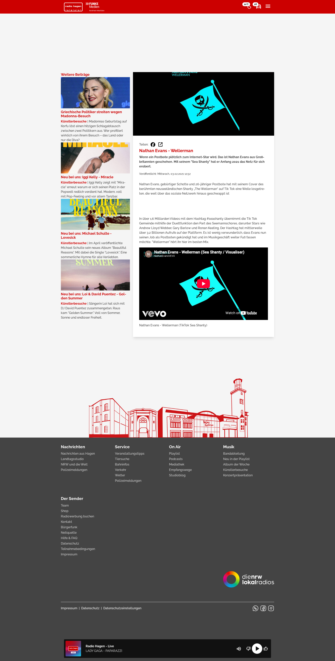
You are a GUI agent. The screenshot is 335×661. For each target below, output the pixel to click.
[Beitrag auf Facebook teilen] (153, 144)
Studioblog (177, 475)
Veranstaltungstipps (129, 453)
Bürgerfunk (69, 527)
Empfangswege (180, 470)
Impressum (69, 554)
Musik (228, 446)
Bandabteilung (234, 453)
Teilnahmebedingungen (78, 549)
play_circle (257, 648)
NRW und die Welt (74, 464)
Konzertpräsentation (238, 475)
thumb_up (265, 648)
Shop (64, 511)
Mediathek (176, 464)
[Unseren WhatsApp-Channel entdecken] (255, 608)
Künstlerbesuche (235, 470)
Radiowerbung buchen (77, 516)
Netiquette (69, 532)
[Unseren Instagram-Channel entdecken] (271, 608)
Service (122, 446)
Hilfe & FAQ (69, 538)
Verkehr (120, 470)
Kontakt (66, 522)
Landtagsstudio (72, 459)
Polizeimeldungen (74, 470)
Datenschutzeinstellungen (122, 608)
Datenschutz (70, 543)
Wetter (120, 475)
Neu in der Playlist (236, 459)
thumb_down (248, 648)
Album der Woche (236, 464)
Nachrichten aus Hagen (78, 453)
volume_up (239, 649)
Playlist (174, 453)
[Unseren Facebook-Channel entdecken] (263, 608)
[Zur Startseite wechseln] (73, 7)
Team (65, 505)
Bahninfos (122, 464)
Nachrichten (73, 446)
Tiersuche (122, 459)
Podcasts (176, 459)
